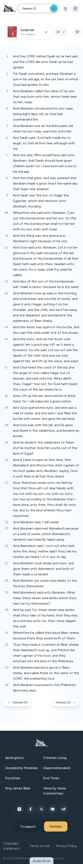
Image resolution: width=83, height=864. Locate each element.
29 (6, 592)
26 (6, 545)
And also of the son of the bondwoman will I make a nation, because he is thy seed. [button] (46, 284)
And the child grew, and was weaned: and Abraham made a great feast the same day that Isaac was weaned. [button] (45, 183)
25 (6, 528)
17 (6, 367)
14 (6, 293)
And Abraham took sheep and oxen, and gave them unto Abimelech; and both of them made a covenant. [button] (43, 568)
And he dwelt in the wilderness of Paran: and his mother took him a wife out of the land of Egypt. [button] (45, 447)
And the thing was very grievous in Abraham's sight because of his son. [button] (40, 238)
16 (6, 339)
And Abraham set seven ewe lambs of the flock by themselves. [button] (45, 583)
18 (6, 395)
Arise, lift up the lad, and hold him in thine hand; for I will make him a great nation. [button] (44, 398)
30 (6, 609)
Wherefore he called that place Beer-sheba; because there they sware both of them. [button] (46, 635)
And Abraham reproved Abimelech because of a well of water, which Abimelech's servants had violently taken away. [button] (46, 533)
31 (6, 632)
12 (6, 247)
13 (6, 281)
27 (6, 563)
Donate (56, 826)
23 (6, 482)
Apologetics (14, 758)
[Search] (53, 8)
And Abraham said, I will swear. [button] (36, 522)
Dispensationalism (57, 768)
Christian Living (54, 758)
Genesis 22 (63, 702)
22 (6, 459)
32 (6, 644)
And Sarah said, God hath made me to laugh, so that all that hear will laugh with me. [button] (44, 143)
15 (6, 327)
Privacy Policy (66, 846)
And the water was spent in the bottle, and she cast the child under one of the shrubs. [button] (46, 330)
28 (6, 580)
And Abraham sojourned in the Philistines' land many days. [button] (44, 687)
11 (6, 235)
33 (6, 667)
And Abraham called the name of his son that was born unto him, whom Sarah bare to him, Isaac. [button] (45, 96)
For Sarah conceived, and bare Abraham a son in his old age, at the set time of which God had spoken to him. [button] (45, 79)
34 (6, 684)
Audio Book (41, 861)
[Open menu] (75, 8)
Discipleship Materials (21, 768)
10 (6, 212)
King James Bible (17, 788)
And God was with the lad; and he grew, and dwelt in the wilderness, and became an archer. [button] (46, 430)
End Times (51, 778)
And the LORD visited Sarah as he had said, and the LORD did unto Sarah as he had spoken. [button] (45, 61)
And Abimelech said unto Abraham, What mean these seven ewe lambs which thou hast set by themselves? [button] (44, 597)
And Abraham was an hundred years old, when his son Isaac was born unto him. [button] (43, 128)
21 (6, 442)
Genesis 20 (20, 702)
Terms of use (40, 846)
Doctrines (12, 778)
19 (6, 407)
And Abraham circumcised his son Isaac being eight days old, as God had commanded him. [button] (43, 113)
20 (6, 425)
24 (6, 522)
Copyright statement (11, 845)
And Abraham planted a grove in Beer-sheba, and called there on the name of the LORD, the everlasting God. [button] (46, 672)
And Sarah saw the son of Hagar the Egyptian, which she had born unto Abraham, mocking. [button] (41, 200)
